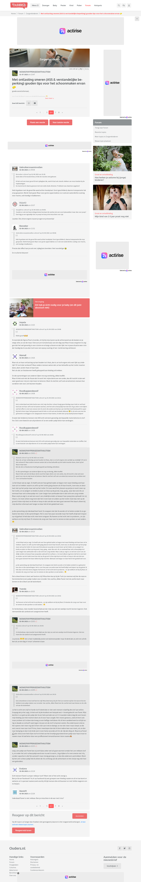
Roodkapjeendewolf (28, 391)
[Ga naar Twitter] (124, 848)
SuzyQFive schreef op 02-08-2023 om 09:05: (31, 210)
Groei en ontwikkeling (104, 174)
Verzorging (39, 301)
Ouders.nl (17, 848)
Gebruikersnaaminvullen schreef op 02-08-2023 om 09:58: (36, 233)
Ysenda (22, 589)
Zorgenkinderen (32, 13)
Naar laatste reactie (61, 122)
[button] (49, 98)
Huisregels (34, 859)
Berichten (13, 873)
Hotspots (98, 5)
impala (22, 322)
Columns (12, 867)
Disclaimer (34, 862)
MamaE (22, 355)
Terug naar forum (101, 128)
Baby (55, 5)
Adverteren (13, 870)
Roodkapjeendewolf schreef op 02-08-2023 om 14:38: (35, 435)
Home (13, 13)
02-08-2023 (23, 170)
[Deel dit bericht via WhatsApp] (29, 103)
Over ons (12, 875)
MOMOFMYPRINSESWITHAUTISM (34, 72)
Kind (71, 5)
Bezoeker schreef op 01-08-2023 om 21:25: (30, 174)
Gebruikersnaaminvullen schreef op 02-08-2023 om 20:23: (36, 694)
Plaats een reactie (37, 122)
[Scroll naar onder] (137, 19)
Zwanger (45, 5)
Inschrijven (111, 866)
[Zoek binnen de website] (119, 5)
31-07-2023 (23, 74)
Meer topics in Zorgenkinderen (106, 136)
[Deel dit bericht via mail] (35, 103)
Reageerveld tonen (23, 830)
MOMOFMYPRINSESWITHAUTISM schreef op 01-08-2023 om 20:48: (38, 329)
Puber (79, 5)
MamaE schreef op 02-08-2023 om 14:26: (30, 458)
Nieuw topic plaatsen (103, 141)
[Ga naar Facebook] (120, 848)
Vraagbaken (13, 865)
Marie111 (23, 791)
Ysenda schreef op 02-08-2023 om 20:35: (30, 626)
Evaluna (23, 768)
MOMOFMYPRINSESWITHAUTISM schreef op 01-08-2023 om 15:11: (38, 398)
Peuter (63, 5)
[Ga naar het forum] (124, 5)
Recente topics (100, 132)
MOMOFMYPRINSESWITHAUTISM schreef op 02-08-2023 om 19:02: (38, 536)
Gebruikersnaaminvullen (30, 167)
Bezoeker (23, 226)
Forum (88, 5)
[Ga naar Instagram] (129, 848)
